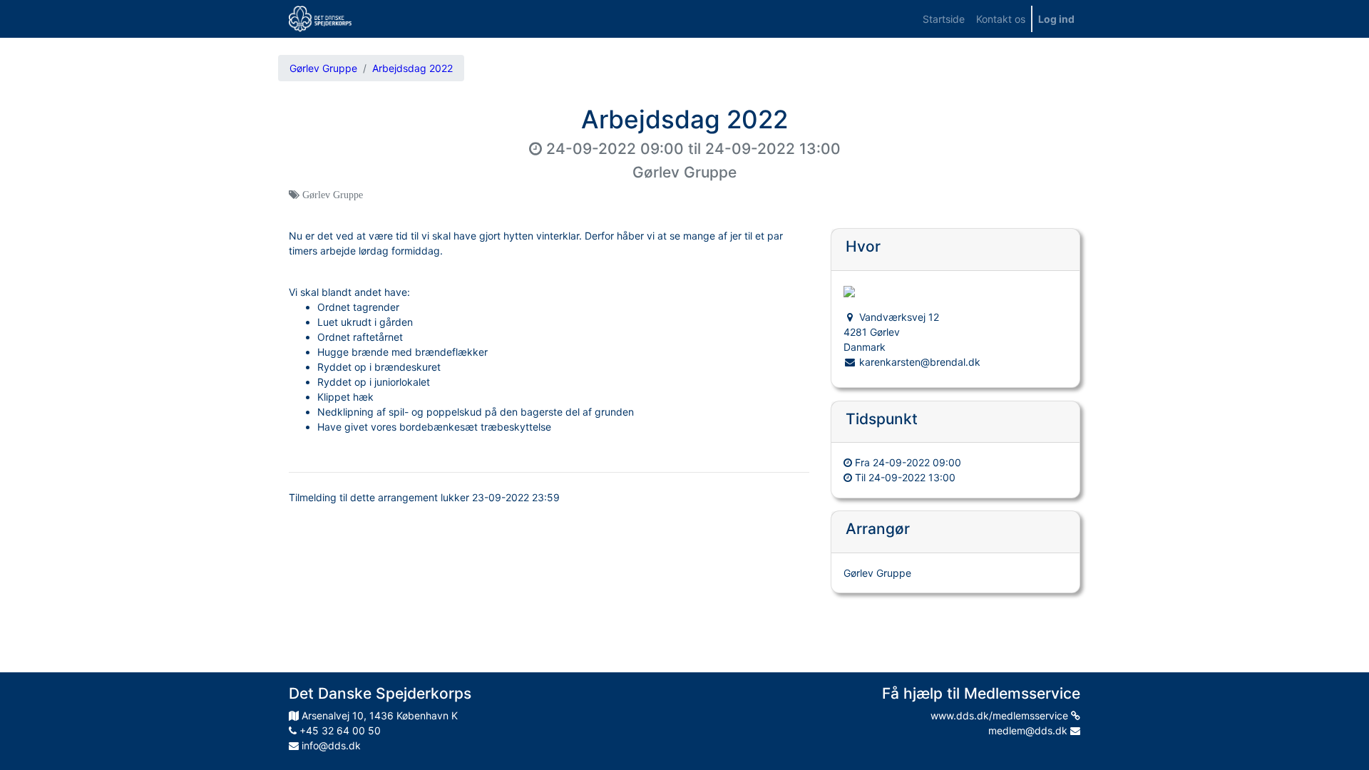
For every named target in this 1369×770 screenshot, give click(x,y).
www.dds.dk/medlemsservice (1000, 715)
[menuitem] (943, 19)
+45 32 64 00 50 (339, 730)
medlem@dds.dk (1029, 730)
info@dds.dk (330, 745)
